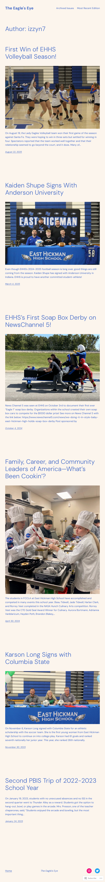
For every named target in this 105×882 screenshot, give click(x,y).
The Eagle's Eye (19, 8)
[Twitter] (97, 870)
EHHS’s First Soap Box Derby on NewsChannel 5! (50, 321)
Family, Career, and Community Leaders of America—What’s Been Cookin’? (50, 469)
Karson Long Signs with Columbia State (38, 658)
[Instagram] (89, 870)
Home (8, 870)
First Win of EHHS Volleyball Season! (30, 53)
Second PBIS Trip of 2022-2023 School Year (50, 784)
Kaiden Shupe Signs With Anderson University (41, 189)
